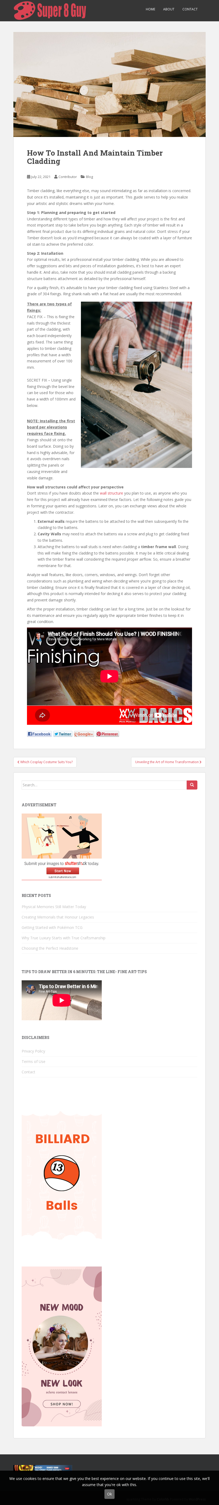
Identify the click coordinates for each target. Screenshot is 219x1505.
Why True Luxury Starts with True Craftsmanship (63, 937)
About (168, 9)
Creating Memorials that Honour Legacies (58, 917)
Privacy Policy (33, 1051)
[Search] (192, 785)
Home (150, 9)
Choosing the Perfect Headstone (50, 948)
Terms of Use (33, 1061)
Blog (89, 176)
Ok (109, 1493)
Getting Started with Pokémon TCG (52, 927)
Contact (190, 9)
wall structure (111, 493)
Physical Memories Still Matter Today (54, 906)
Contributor (67, 176)
